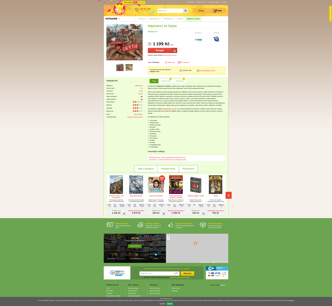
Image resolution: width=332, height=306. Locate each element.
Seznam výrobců (201, 2)
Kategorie (111, 18)
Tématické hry (168, 19)
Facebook (109, 293)
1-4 (141, 88)
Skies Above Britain (136, 196)
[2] (138, 102)
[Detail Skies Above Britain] (136, 184)
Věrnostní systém (155, 288)
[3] (138, 105)
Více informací (290, 300)
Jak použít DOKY (155, 293)
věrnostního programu (170, 55)
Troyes (216, 196)
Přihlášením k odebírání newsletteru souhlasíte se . (167, 277)
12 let (141, 91)
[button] (195, 243)
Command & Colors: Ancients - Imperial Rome (176, 197)
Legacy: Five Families (156, 196)
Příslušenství (180, 80)
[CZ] (142, 96)
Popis (154, 81)
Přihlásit (201, 11)
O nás (108, 288)
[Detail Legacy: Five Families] (156, 184)
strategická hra (138, 117)
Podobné (166, 80)
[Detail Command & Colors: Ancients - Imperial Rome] (176, 184)
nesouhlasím (162, 303)
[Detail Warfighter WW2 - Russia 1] (196, 184)
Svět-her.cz (142, 19)
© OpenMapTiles (209, 262)
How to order (132, 293)
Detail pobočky (135, 246)
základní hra (139, 85)
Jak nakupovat (132, 291)
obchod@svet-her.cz (207, 70)
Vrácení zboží (176, 288)
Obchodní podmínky (134, 296)
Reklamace (175, 291)
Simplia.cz (222, 285)
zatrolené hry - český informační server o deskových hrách (167, 159)
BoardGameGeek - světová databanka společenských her (167, 157)
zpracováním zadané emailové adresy (180, 277)
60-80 (141, 94)
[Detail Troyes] (215, 184)
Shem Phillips (138, 114)
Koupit (160, 50)
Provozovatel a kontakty (113, 296)
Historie (179, 19)
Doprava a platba (214, 2)
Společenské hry (154, 19)
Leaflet (203, 262)
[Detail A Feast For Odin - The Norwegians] (116, 184)
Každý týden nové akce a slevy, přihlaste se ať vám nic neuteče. (167, 269)
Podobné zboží (168, 168)
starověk (130, 117)
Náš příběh (190, 2)
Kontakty (224, 2)
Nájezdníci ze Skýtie (193, 19)
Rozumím (169, 303)
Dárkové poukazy (155, 291)
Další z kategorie (146, 168)
